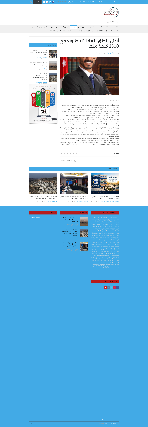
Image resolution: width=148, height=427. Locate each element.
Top (102, 419)
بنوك (116, 31)
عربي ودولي (81, 27)
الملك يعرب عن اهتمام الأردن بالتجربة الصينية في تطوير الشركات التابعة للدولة (69, 245)
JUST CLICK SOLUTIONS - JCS (111, 423)
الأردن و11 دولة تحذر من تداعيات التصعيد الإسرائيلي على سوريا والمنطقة (38, 64)
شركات (101, 27)
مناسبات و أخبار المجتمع (40, 27)
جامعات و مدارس (97, 31)
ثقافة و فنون (109, 31)
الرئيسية (115, 27)
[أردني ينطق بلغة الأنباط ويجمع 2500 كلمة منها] (89, 76)
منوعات (73, 27)
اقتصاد (95, 27)
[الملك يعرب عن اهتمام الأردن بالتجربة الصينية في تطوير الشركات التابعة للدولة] (74, 183)
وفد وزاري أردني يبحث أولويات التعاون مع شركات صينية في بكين (38, 52)
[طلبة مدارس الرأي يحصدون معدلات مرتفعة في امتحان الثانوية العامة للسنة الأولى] (105, 183)
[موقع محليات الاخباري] (110, 18)
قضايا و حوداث (71, 31)
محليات (108, 27)
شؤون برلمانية (64, 27)
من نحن (52, 31)
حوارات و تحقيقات (84, 31)
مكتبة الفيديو (61, 31)
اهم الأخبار (112, 53)
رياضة (89, 27)
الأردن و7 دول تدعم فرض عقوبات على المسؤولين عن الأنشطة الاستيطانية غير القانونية (82, 2)
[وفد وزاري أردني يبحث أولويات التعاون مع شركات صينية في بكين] (53, 54)
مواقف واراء (54, 27)
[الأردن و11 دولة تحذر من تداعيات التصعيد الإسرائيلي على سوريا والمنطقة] (53, 65)
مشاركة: (116, 153)
